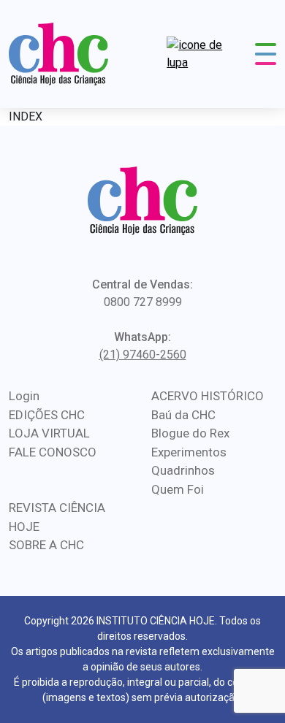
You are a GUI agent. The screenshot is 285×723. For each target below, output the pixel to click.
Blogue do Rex (190, 433)
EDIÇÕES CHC (47, 415)
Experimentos (189, 452)
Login (24, 396)
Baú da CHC (183, 415)
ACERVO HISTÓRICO (207, 396)
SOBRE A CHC (46, 545)
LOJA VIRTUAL (49, 433)
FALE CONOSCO (52, 452)
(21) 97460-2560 (142, 355)
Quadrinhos (183, 470)
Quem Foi (177, 489)
